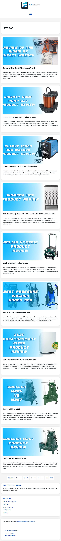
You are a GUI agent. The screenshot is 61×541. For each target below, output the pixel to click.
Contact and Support (9, 501)
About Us (5, 504)
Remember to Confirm (11, 530)
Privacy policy (7, 510)
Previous (10, 477)
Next (51, 477)
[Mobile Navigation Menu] (30, 14)
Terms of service (8, 507)
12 (46, 477)
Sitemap (5, 512)
